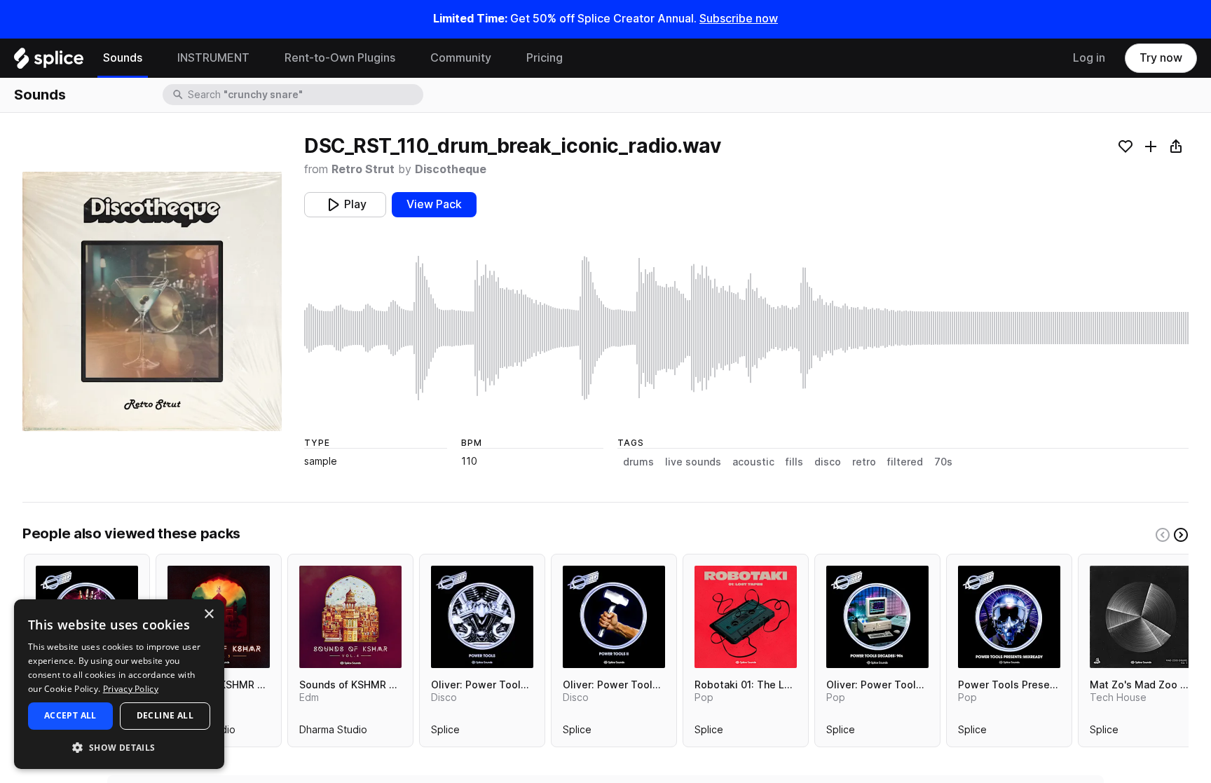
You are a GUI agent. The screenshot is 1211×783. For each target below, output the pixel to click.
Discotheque (450, 169)
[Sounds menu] (153, 58)
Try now (1161, 57)
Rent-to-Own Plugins (340, 57)
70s (943, 462)
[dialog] (119, 684)
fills (794, 462)
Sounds (122, 57)
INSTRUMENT (213, 57)
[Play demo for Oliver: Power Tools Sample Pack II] (614, 617)
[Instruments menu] (260, 58)
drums (638, 462)
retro (864, 462)
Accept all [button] (70, 715)
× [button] (208, 614)
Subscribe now (738, 18)
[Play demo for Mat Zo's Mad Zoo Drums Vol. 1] (1141, 617)
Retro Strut (363, 169)
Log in (1089, 57)
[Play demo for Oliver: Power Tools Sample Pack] (482, 617)
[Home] (48, 62)
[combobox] (304, 94)
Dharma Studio (333, 732)
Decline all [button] (165, 715)
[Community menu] (502, 58)
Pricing (544, 57)
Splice (445, 732)
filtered (905, 462)
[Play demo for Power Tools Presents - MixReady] (1009, 617)
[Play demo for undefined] (152, 301)
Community (460, 57)
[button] (119, 747)
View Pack (434, 204)
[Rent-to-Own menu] (406, 58)
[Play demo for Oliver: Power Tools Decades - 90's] (877, 617)
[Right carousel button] (1181, 535)
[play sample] (746, 328)
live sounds (693, 462)
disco (827, 462)
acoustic (753, 462)
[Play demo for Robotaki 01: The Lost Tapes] (745, 617)
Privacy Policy (130, 689)
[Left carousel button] (1163, 535)
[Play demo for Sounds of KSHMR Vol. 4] (350, 617)
